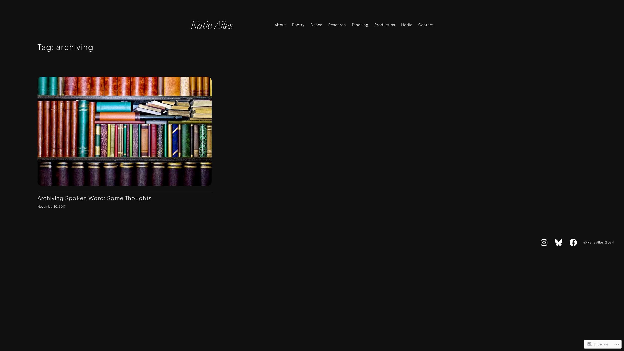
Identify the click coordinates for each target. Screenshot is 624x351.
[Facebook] (573, 242)
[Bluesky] (558, 242)
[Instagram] (544, 242)
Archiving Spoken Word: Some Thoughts (95, 198)
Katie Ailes (211, 25)
